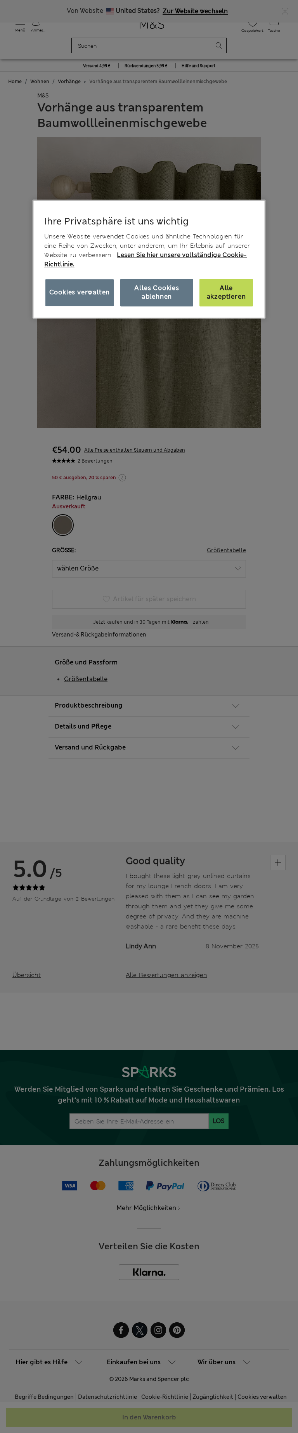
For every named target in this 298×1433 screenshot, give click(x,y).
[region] (149, 259)
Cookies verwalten (79, 292)
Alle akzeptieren (226, 292)
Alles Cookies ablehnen (156, 292)
